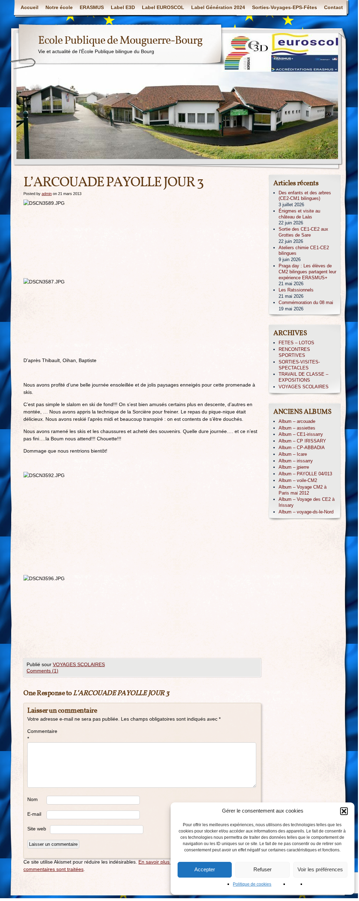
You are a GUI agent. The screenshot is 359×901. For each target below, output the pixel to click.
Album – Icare (293, 454)
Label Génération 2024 (218, 7)
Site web (36, 828)
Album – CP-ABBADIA (302, 447)
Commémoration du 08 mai (306, 302)
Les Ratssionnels (296, 290)
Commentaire (36, 734)
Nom (32, 799)
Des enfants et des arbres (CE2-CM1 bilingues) (305, 195)
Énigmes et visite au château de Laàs (299, 213)
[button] (343, 811)
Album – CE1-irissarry (301, 434)
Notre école (59, 7)
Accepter (204, 869)
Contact (333, 7)
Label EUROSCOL (163, 7)
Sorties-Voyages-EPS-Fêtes (284, 7)
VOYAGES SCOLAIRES (79, 664)
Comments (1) (42, 670)
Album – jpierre (294, 467)
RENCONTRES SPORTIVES (294, 352)
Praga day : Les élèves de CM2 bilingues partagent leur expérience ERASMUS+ (307, 271)
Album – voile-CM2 (298, 480)
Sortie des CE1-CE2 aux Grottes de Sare (303, 232)
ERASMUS (92, 7)
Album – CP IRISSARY (302, 441)
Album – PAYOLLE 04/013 (305, 473)
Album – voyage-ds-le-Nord (306, 511)
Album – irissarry (296, 460)
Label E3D (123, 7)
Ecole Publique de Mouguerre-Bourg (120, 41)
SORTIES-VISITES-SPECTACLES (299, 364)
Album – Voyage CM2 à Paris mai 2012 (302, 490)
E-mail (34, 814)
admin (47, 194)
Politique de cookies (252, 884)
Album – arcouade (297, 421)
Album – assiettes (297, 428)
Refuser (262, 869)
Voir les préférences (320, 869)
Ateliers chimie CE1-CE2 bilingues (304, 250)
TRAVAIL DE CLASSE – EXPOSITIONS (303, 377)
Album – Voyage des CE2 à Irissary (307, 502)
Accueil (29, 7)
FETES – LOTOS (296, 342)
